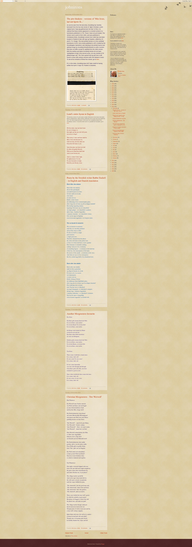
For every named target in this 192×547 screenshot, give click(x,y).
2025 (113, 85)
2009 (113, 171)
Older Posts (103, 533)
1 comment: (84, 105)
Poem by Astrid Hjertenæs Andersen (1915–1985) (118, 131)
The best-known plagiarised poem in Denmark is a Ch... (119, 124)
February (115, 155)
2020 (113, 96)
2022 (113, 92)
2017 (113, 102)
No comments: (84, 169)
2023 (113, 90)
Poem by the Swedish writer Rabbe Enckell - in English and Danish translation (86, 179)
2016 (113, 104)
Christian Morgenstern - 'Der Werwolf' (84, 396)
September (115, 141)
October (115, 139)
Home (86, 533)
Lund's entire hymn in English (80, 113)
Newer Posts (69, 533)
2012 (113, 164)
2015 (113, 106)
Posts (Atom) (74, 536)
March (114, 153)
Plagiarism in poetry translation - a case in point (120, 128)
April (114, 151)
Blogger (102, 544)
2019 (113, 98)
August (114, 143)
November (115, 137)
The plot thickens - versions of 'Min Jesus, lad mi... (119, 110)
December (115, 108)
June (114, 147)
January (115, 158)
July (114, 145)
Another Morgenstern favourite (81, 313)
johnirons (73, 7)
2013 (113, 162)
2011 (113, 166)
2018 (113, 100)
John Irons (121, 71)
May (114, 149)
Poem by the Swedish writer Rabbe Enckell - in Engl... (119, 116)
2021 (113, 94)
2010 (113, 168)
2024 (113, 88)
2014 (113, 160)
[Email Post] (89, 105)
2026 (113, 83)
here (97, 59)
